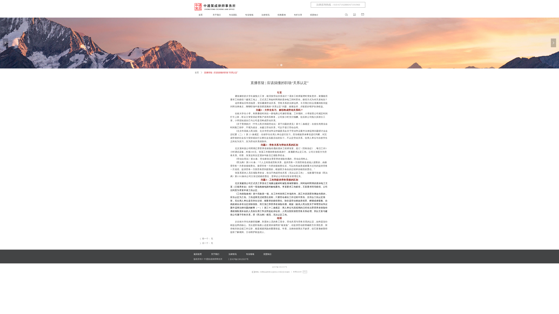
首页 (197, 73)
